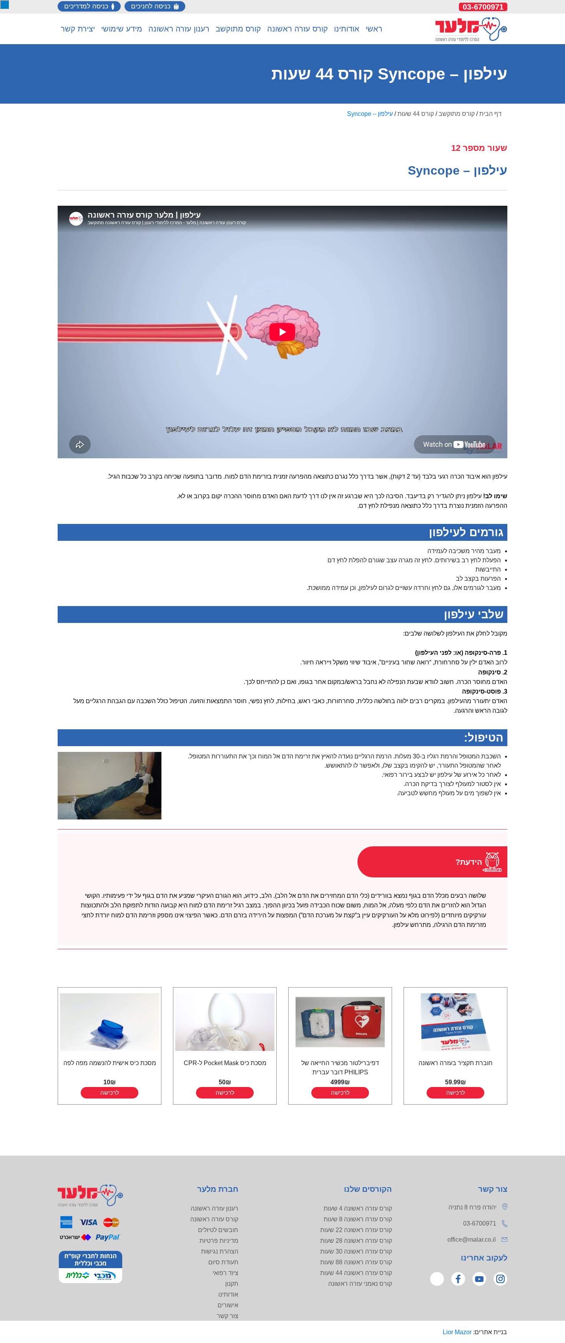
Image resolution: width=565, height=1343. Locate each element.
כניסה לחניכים (151, 6)
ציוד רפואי (225, 1273)
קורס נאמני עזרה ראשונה (360, 1283)
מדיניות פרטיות (218, 1240)
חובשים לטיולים (218, 1230)
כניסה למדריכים (86, 6)
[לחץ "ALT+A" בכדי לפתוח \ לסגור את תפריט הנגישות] (4, 4)
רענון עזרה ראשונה (214, 1208)
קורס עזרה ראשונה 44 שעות (356, 1273)
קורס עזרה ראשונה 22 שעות (356, 1230)
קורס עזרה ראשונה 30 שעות (356, 1251)
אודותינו (228, 1294)
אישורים (228, 1305)
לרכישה (455, 1092)
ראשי (374, 29)
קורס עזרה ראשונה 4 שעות (358, 1208)
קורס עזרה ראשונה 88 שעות (356, 1262)
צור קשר (227, 1316)
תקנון (231, 1283)
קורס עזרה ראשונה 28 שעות (356, 1240)
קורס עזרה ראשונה (214, 1219)
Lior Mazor (457, 1332)
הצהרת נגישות (219, 1251)
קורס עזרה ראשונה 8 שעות (358, 1219)
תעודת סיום (223, 1262)
